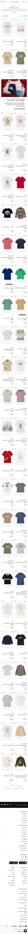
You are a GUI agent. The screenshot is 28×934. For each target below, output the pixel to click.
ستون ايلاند (24, 164)
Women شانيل (24, 834)
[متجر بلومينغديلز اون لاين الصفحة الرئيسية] (14, 1)
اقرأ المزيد (14, 12)
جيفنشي (12, 164)
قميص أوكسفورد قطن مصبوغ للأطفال (21, 746)
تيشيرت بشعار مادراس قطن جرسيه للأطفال (8, 563)
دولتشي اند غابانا (24, 499)
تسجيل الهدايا (24, 891)
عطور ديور (25, 818)
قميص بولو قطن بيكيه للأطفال (21, 287)
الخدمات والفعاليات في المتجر (22, 894)
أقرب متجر (13, 871)
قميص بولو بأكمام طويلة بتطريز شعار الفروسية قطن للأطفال (21, 776)
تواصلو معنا (24, 869)
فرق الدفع (25, 880)
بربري (13, 316)
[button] (20, 65)
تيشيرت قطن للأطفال (22, 714)
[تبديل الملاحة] (26, 1)
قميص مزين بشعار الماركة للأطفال (8, 624)
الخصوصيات (12, 880)
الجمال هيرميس (24, 836)
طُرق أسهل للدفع (11, 876)
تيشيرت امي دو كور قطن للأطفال (9, 288)
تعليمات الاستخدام (11, 882)
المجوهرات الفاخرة (23, 847)
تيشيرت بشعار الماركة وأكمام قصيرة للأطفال (21, 380)
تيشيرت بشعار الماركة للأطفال (8, 226)
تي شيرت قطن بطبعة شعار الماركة (21, 502)
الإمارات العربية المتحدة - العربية (22, 912)
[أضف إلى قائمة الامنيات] (15, 19)
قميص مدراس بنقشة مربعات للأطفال (21, 227)
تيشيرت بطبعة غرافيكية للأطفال (22, 349)
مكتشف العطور (24, 897)
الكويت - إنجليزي (24, 915)
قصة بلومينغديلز (12, 869)
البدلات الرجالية (24, 841)
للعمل (13, 878)
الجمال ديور (24, 815)
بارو (13, 225)
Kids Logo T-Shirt (23, 653)
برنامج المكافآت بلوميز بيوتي (22, 900)
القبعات (25, 843)
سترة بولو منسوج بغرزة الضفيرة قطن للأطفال (8, 258)
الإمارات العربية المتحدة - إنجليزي (22, 908)
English (22, 857)
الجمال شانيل (24, 813)
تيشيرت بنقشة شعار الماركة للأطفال (8, 42)
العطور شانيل (24, 820)
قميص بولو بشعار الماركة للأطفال (22, 258)
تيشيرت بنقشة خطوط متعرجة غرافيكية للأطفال (21, 136)
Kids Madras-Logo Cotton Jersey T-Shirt (21, 72)
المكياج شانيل (24, 831)
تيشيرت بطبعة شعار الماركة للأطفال (8, 532)
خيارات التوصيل (24, 871)
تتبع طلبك (25, 876)
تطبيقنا (13, 874)
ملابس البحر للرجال (23, 850)
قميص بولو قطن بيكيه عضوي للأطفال (8, 654)
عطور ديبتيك (24, 827)
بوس (26, 255)
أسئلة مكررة (24, 882)
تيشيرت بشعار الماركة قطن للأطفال (8, 502)
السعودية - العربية (23, 921)
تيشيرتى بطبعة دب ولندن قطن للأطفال (21, 624)
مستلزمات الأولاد (14, 5)
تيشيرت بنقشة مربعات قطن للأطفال (8, 319)
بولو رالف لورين (24, 70)
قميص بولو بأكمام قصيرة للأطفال (9, 410)
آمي (13, 286)
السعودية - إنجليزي (23, 919)
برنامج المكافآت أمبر (23, 902)
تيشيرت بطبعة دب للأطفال (8, 745)
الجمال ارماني (24, 829)
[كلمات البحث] (23, 1)
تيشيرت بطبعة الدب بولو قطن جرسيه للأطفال (8, 72)
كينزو (13, 133)
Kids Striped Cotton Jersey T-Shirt (21, 410)
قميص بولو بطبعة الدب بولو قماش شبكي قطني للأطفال (21, 593)
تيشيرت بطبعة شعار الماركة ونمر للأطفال (8, 136)
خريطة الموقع (12, 885)
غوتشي (25, 194)
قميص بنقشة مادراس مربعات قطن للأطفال (21, 685)
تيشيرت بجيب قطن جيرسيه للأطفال (21, 532)
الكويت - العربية (24, 917)
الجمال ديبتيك (24, 822)
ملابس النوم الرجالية (23, 845)
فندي (26, 39)
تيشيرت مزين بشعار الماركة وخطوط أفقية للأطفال (8, 349)
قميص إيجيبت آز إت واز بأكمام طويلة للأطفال (8, 441)
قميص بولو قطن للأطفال (8, 592)
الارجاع (25, 878)
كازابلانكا (12, 438)
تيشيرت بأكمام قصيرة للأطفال (21, 165)
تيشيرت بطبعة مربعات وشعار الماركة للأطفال (8, 166)
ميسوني (25, 133)
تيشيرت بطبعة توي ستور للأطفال (22, 42)
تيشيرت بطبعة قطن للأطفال (21, 196)
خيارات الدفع (24, 874)
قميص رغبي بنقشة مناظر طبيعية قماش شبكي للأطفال (8, 380)
